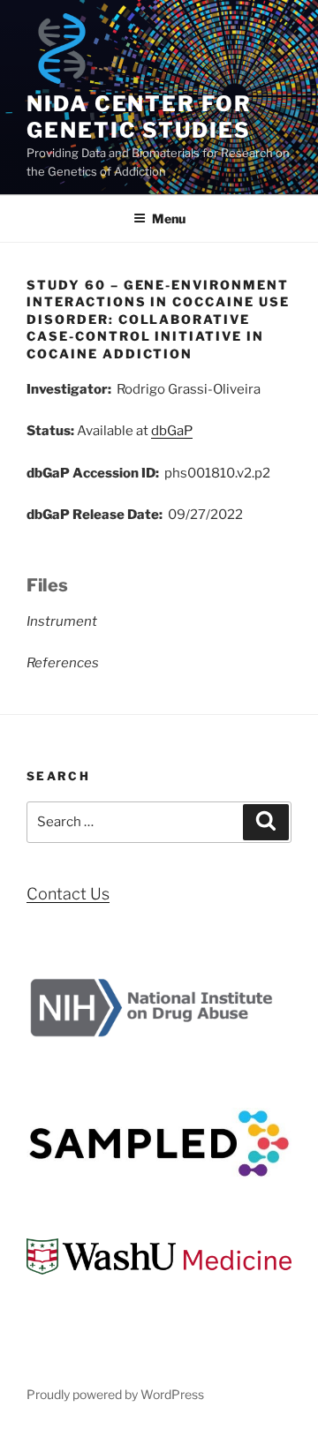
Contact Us (68, 893)
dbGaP (172, 431)
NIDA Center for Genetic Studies (139, 117)
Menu (169, 218)
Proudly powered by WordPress (115, 1394)
